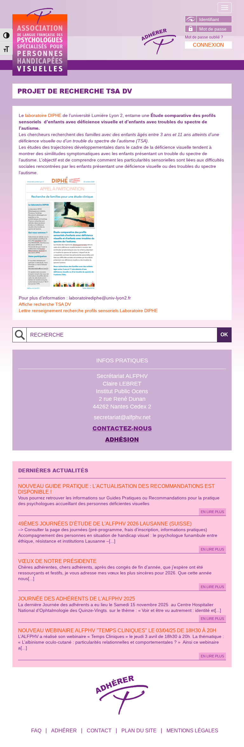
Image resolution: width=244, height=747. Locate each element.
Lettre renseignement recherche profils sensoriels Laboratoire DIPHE (88, 310)
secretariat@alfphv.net (122, 417)
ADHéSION (122, 439)
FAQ (36, 730)
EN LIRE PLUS (212, 512)
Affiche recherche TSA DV (45, 304)
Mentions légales (192, 730)
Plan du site (139, 730)
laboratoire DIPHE (43, 115)
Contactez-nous (122, 428)
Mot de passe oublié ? (204, 37)
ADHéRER (64, 730)
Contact (99, 730)
